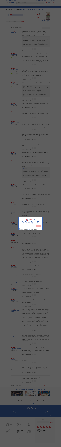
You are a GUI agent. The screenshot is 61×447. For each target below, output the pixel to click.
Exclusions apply (28, 229)
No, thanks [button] (20, 228)
